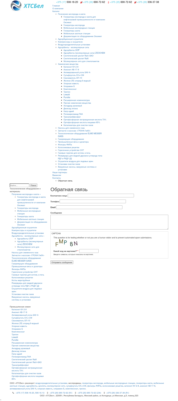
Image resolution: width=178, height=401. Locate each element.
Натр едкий (69, 111)
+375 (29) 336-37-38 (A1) (117, 392)
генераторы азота (144, 383)
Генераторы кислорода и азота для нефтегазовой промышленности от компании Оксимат (84, 19)
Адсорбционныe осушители (70, 39)
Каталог (56, 11)
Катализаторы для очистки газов (78, 125)
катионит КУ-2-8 (131, 385)
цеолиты (42, 385)
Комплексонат (70, 89)
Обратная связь (65, 180)
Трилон (67, 91)
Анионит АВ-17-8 (71, 69)
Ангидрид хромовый (73, 105)
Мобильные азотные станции (77, 33)
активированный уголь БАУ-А (23, 388)
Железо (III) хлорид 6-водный (77, 80)
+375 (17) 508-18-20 (25, 392)
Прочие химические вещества (77, 102)
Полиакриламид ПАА (73, 114)
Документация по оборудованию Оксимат (83, 36)
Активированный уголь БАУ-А (77, 72)
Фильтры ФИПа (65, 144)
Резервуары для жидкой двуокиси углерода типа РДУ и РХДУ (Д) (27, 284)
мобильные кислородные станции (119, 383)
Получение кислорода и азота (71, 14)
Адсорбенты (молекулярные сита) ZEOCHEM (84, 52)
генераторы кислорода (92, 383)
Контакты (56, 177)
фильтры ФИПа (94, 385)
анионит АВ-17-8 (147, 385)
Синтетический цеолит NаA (76, 58)
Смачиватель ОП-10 (73, 77)
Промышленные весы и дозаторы (73, 141)
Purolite (67, 97)
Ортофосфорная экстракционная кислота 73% (85, 119)
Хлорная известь (71, 83)
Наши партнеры (59, 172)
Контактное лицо (58, 195)
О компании (57, 8)
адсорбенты (31, 385)
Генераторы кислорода (74, 25)
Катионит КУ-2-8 (71, 66)
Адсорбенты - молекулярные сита (73, 47)
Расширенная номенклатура (77, 100)
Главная (56, 5)
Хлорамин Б (69, 86)
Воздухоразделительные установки (74, 44)
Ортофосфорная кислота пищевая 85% (82, 122)
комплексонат (71, 388)
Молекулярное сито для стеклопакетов (81, 61)
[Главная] (37, 5)
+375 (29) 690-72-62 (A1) (61, 392)
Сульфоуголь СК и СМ (74, 75)
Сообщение (56, 212)
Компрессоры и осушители (70, 41)
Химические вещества (68, 64)
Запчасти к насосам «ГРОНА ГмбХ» (74, 130)
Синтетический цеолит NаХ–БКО (78, 55)
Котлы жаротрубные (21, 280)
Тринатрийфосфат (72, 116)
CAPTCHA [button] (56, 233)
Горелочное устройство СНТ (71, 150)
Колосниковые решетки (68, 147)
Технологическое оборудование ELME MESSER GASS (26, 259)
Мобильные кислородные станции (79, 27)
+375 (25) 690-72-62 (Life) (89, 392)
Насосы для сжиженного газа (71, 127)
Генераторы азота (72, 30)
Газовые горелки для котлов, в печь (74, 152)
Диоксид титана (71, 108)
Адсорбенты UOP (71, 50)
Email (53, 207)
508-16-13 (39, 392)
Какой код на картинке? (65, 251)
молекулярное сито (56, 385)
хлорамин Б (59, 388)
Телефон (54, 201)
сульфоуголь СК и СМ (76, 385)
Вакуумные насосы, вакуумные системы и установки (26, 298)
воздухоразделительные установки (51, 383)
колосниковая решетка (112, 385)
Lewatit (67, 94)
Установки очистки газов (69, 164)
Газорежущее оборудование (71, 139)
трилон (82, 388)
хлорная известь (44, 388)
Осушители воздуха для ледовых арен (75, 161)
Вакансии (56, 175)
